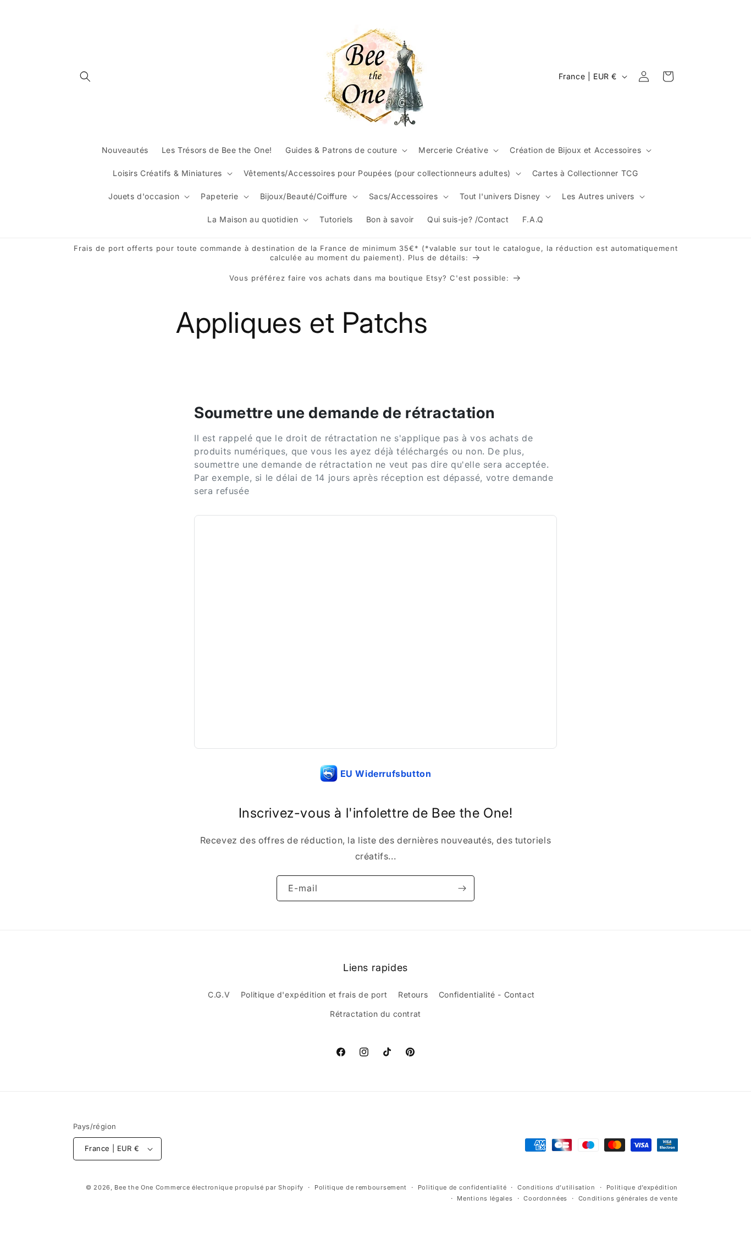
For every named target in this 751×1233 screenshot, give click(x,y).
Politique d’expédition (642, 1187)
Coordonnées (545, 1198)
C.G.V (219, 994)
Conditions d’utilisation (556, 1187)
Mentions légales (484, 1198)
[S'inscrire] (462, 888)
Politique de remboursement (360, 1187)
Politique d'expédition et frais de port (314, 994)
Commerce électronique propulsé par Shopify (229, 1187)
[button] (85, 76)
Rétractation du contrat (375, 1014)
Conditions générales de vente (628, 1198)
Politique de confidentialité (462, 1187)
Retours (413, 994)
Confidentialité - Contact (487, 994)
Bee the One (133, 1187)
